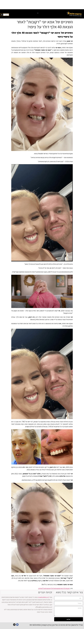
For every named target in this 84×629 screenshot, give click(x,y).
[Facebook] (17, 624)
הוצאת (57, 588)
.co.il (43, 597)
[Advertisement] (42, 4)
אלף (51, 588)
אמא (49, 588)
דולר (64, 588)
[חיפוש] (2, 15)
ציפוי (46, 588)
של (54, 588)
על (44, 588)
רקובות (68, 588)
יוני (39, 588)
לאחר (41, 588)
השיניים (61, 588)
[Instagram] (14, 624)
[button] (38, 13)
